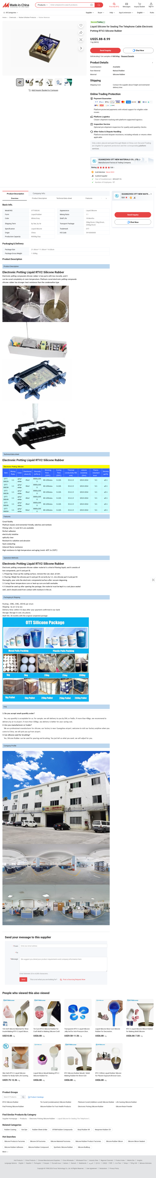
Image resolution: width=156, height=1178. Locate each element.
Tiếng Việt (133, 1163)
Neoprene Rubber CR (103, 1129)
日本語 (104, 1163)
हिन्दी (110, 1163)
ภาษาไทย (118, 1163)
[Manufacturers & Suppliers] (15, 5)
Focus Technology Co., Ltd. (62, 1168)
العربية (91, 1163)
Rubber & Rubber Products (27, 17)
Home (4, 17)
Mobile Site (130, 1160)
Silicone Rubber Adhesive (13, 1147)
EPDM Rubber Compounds (62, 1129)
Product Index (120, 1160)
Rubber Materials (44, 17)
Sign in (151, 6)
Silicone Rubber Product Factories (88, 1141)
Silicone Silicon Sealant (136, 1141)
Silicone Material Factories (60, 1141)
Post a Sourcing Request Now (72, 979)
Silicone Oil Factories (37, 1141)
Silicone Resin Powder (124, 1106)
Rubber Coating (10, 1129)
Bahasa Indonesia (145, 1163)
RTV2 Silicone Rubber (10, 1102)
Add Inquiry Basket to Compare (45, 90)
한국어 (98, 1163)
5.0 (123, 197)
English (21, 1163)
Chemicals (12, 17)
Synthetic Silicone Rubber (63, 1147)
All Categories (11, 12)
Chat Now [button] (140, 50)
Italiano (65, 1163)
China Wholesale (68, 1160)
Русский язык (56, 1163)
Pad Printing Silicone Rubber (13, 1106)
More (4, 1151)
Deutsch (73, 1163)
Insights (139, 1160)
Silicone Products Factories (14, 1141)
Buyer (100, 12)
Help (111, 12)
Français (46, 1163)
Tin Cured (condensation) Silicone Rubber (55, 1102)
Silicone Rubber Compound (38, 1147)
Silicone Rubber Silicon (114, 1141)
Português (37, 1163)
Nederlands (82, 1163)
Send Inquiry (105, 50)
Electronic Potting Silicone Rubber (90, 1106)
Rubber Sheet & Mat (39, 1129)
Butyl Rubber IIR (84, 1129)
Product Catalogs (37, 1097)
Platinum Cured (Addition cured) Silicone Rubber (96, 1102)
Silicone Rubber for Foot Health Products (55, 1106)
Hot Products (18, 1160)
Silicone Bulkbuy (84, 1147)
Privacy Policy (114, 1168)
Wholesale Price (81, 1160)
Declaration (103, 1168)
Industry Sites (93, 1160)
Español (28, 1163)
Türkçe (125, 1163)
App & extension (125, 12)
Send (23, 979)
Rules (152, 12)
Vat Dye (24, 1129)
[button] (101, 198)
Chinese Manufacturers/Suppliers (49, 1160)
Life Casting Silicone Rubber (126, 1102)
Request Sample (127, 56)
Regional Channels (107, 1160)
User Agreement (91, 1168)
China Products (30, 1160)
